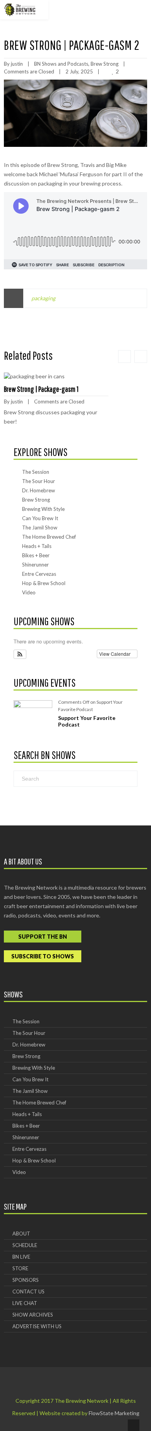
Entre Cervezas (39, 574)
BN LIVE (21, 1257)
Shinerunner (35, 565)
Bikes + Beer (36, 555)
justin (17, 64)
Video (29, 592)
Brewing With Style (43, 509)
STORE (20, 1268)
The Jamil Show (39, 527)
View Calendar (115, 653)
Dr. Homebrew (38, 490)
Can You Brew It (40, 518)
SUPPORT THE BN (42, 936)
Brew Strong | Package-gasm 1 (41, 389)
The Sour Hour (38, 481)
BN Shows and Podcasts (61, 64)
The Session (35, 472)
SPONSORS (25, 1280)
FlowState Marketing (114, 1413)
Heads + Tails (36, 546)
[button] (20, 654)
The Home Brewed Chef (49, 537)
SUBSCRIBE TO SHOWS (42, 956)
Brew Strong (104, 64)
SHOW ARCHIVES (32, 1315)
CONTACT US (28, 1291)
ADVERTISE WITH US (37, 1326)
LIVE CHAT (24, 1303)
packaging (43, 298)
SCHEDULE (24, 1245)
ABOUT (21, 1233)
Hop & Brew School (43, 583)
